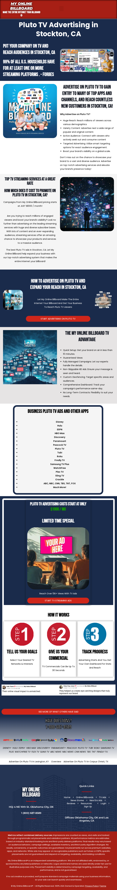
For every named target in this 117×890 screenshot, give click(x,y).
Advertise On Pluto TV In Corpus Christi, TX (86, 761)
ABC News (55, 751)
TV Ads (102, 797)
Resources (86, 803)
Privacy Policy (92, 885)
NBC (51, 483)
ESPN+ (22, 747)
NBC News (67, 751)
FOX (73, 483)
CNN (57, 483)
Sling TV (44, 751)
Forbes (48, 75)
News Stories (77, 800)
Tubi (91, 747)
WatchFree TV (22, 751)
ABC (46, 483)
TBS (63, 483)
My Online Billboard (21, 6)
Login (103, 803)
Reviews (71, 803)
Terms (103, 885)
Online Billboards (84, 797)
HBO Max (31, 747)
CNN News (80, 751)
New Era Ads (96, 800)
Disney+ (7, 747)
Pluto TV (82, 747)
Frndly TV (60, 460)
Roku (97, 747)
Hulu (15, 747)
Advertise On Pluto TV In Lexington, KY (29, 761)
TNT (68, 483)
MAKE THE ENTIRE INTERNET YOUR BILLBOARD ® (21, 14)
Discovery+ (43, 747)
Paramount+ (58, 747)
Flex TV (35, 751)
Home (67, 797)
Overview (56, 761)
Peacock (72, 747)
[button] (61, 8)
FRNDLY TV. (102, 751)
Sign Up (88, 806)
